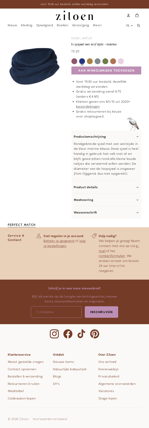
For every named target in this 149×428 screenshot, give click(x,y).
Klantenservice (19, 354)
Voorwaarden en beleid (50, 419)
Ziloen (24, 419)
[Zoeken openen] (138, 25)
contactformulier (112, 256)
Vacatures (106, 391)
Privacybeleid (108, 376)
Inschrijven (101, 312)
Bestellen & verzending (25, 376)
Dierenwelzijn (108, 369)
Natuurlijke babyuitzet (70, 369)
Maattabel (16, 391)
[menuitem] (97, 25)
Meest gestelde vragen (25, 362)
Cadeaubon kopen (22, 398)
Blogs (57, 376)
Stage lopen (107, 398)
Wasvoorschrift (85, 212)
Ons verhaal (107, 362)
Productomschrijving (90, 136)
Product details (86, 187)
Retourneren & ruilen (24, 384)
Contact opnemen (22, 369)
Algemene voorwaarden (117, 384)
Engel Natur (81, 38)
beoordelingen (88, 106)
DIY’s (56, 384)
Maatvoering (83, 199)
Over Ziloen (107, 354)
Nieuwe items (63, 362)
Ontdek (58, 354)
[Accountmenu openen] (128, 15)
